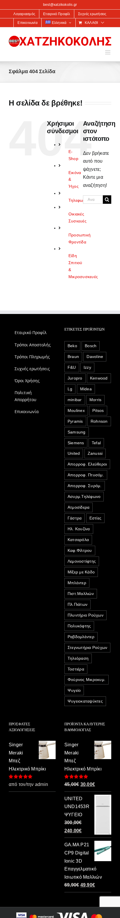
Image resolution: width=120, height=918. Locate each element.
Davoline (95, 356)
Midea (86, 389)
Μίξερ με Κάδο (81, 572)
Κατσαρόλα (78, 539)
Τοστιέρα (76, 669)
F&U (72, 367)
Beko (72, 345)
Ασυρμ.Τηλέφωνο (84, 496)
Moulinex (76, 410)
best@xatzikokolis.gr (60, 5)
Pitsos (98, 410)
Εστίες (95, 518)
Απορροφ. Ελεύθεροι (87, 464)
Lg (70, 389)
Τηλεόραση (78, 658)
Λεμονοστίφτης (82, 561)
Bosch (90, 345)
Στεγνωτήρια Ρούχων (87, 647)
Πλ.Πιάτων (77, 604)
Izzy (87, 367)
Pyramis (75, 421)
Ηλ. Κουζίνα (79, 528)
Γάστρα (75, 518)
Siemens (76, 442)
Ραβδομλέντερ (81, 636)
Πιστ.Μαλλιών (81, 593)
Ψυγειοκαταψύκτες (85, 701)
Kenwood (99, 378)
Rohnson (99, 421)
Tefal (96, 442)
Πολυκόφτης (79, 626)
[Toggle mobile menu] (108, 52)
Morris (95, 399)
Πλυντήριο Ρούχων (85, 615)
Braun (73, 356)
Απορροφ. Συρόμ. (85, 485)
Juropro (75, 378)
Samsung (77, 432)
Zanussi (95, 453)
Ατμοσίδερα (78, 507)
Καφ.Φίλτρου (80, 550)
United (74, 453)
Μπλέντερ (77, 582)
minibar (75, 399)
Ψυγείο (74, 690)
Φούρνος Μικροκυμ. (86, 679)
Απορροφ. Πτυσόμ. (86, 475)
